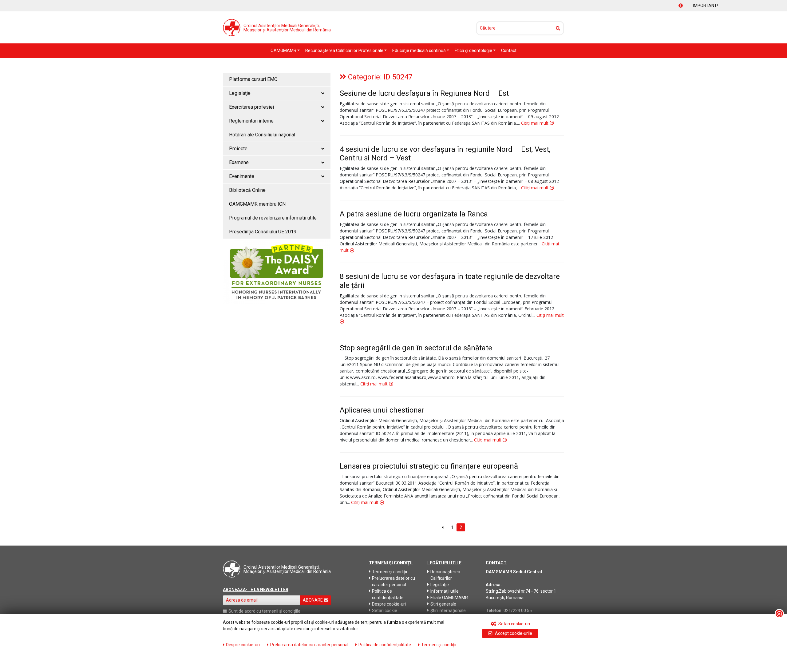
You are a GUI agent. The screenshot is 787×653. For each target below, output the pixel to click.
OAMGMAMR (284, 50)
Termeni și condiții (389, 571)
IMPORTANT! (684, 5)
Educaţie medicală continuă (419, 50)
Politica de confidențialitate (388, 594)
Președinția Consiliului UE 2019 (262, 232)
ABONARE (313, 600)
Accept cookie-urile (513, 633)
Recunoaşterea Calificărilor (445, 575)
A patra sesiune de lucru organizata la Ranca (414, 214)
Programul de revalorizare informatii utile (273, 218)
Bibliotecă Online (247, 190)
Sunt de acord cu (244, 611)
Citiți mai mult (535, 123)
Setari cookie (384, 610)
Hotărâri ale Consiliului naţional (262, 135)
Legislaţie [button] (240, 93)
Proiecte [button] (238, 148)
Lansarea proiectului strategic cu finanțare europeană (429, 466)
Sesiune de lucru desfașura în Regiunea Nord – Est (424, 93)
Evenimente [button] (241, 176)
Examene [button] (239, 162)
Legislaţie (439, 584)
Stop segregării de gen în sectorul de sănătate (416, 348)
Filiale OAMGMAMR (449, 597)
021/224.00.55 (518, 610)
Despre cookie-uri (389, 604)
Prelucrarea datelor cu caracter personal (393, 581)
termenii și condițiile (281, 611)
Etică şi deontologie (474, 50)
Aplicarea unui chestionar (382, 410)
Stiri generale (443, 604)
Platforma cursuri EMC (253, 79)
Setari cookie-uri (513, 623)
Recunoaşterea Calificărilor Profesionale (344, 50)
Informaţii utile (444, 591)
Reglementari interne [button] (251, 121)
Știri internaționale (448, 610)
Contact (508, 50)
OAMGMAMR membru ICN (257, 204)
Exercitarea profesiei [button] (251, 107)
